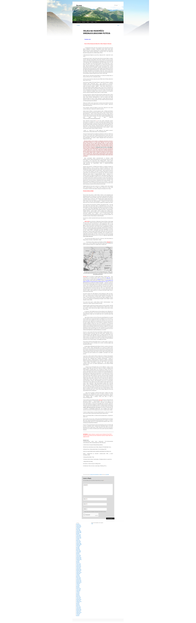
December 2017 (78, 566)
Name (85, 499)
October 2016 (78, 571)
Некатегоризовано (96, 474)
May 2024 (77, 524)
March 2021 (78, 540)
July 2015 (77, 584)
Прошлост (83, 22)
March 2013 (78, 605)
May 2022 (77, 533)
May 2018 (77, 561)
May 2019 (77, 553)
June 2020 (78, 546)
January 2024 (78, 525)
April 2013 (78, 604)
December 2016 (78, 569)
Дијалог (88, 22)
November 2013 (78, 599)
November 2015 (78, 581)
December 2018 (78, 557)
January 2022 (78, 535)
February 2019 (78, 555)
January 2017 (78, 568)
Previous (78, 25)
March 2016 (78, 576)
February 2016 (78, 577)
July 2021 (77, 539)
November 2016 (78, 570)
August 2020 (78, 545)
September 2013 (78, 601)
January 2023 (78, 530)
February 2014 (78, 597)
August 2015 (78, 583)
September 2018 (78, 559)
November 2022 (78, 532)
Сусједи (92, 22)
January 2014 (78, 598)
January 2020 (78, 552)
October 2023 (78, 527)
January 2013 (78, 608)
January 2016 (78, 578)
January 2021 (78, 542)
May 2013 (77, 603)
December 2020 (78, 543)
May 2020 (77, 547)
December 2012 (78, 609)
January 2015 (78, 589)
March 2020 (78, 549)
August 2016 (78, 573)
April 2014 (78, 595)
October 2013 (78, 600)
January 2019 (78, 556)
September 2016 (78, 572)
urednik (100, 474)
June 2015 (78, 585)
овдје (92, 523)
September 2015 (78, 582)
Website (85, 508)
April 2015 (78, 587)
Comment (85, 485)
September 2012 (78, 612)
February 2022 (78, 534)
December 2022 (78, 531)
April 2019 (78, 554)
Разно (96, 22)
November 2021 (78, 538)
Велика (79, 5)
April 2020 (78, 548)
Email (85, 504)
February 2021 (78, 541)
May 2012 (77, 615)
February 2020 (78, 550)
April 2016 (78, 575)
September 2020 (78, 544)
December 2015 (78, 580)
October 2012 (78, 611)
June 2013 (78, 602)
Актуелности (79, 22)
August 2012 (78, 613)
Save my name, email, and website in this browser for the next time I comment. (95, 511)
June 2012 (78, 614)
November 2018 (78, 558)
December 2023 (78, 526)
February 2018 (78, 563)
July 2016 (77, 574)
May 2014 (77, 594)
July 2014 (77, 591)
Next (118, 25)
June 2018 (78, 560)
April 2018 (78, 562)
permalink (107, 474)
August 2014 (78, 590)
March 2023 (78, 529)
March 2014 (78, 596)
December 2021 (78, 536)
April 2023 (78, 528)
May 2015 (77, 586)
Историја (91, 474)
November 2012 (78, 610)
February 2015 (78, 588)
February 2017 (78, 567)
